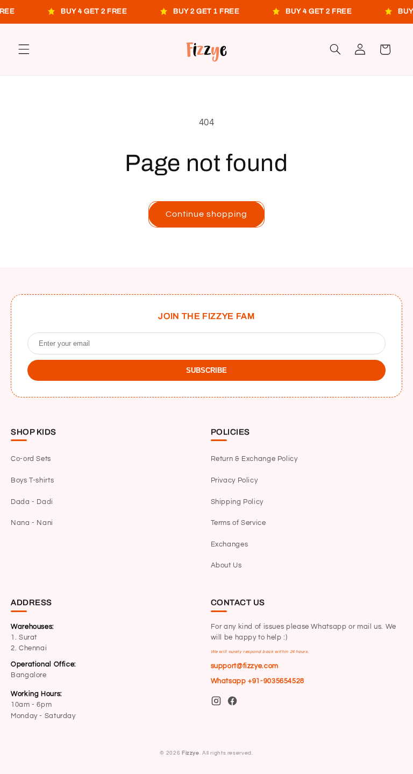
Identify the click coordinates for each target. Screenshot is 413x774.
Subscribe (206, 370)
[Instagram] (216, 703)
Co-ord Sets (31, 459)
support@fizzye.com (245, 666)
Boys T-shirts (32, 480)
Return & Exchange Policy (254, 459)
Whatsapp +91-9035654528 (258, 681)
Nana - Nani (32, 523)
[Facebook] (232, 703)
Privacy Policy (234, 480)
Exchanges (229, 544)
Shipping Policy (237, 502)
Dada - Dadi (32, 502)
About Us (226, 565)
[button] (23, 49)
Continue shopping (207, 214)
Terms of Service (238, 523)
